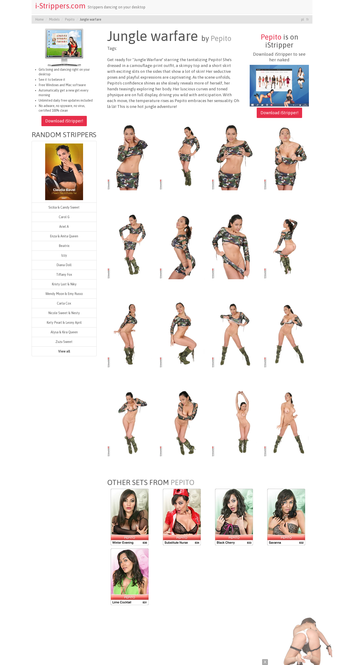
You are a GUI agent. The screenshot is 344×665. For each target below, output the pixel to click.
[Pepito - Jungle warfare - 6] (182, 245)
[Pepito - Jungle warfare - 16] (286, 423)
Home (39, 19)
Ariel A (64, 226)
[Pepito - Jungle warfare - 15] (234, 423)
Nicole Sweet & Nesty (64, 313)
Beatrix (64, 246)
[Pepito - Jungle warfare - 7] (234, 245)
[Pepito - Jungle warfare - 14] (182, 423)
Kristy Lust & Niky (64, 284)
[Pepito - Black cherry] (234, 516)
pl (302, 19)
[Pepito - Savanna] (286, 516)
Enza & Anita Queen (64, 236)
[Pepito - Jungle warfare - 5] (129, 245)
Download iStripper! (64, 120)
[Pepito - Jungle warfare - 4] (286, 156)
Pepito (70, 19)
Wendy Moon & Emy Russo (64, 294)
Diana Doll (64, 265)
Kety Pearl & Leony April (64, 322)
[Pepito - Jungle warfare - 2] (182, 156)
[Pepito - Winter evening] (130, 516)
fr (307, 19)
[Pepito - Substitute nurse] (182, 516)
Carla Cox (64, 303)
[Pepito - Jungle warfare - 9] (129, 334)
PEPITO (182, 482)
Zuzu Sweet (64, 342)
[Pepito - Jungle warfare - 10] (182, 334)
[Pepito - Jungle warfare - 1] (129, 156)
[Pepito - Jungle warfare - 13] (129, 423)
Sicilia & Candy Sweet (64, 207)
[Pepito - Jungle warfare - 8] (286, 245)
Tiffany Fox (64, 274)
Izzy (64, 255)
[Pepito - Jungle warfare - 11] (234, 334)
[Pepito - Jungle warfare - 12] (286, 334)
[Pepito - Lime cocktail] (130, 576)
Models (54, 19)
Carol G (64, 217)
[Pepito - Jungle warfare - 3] (234, 156)
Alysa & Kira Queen (64, 332)
